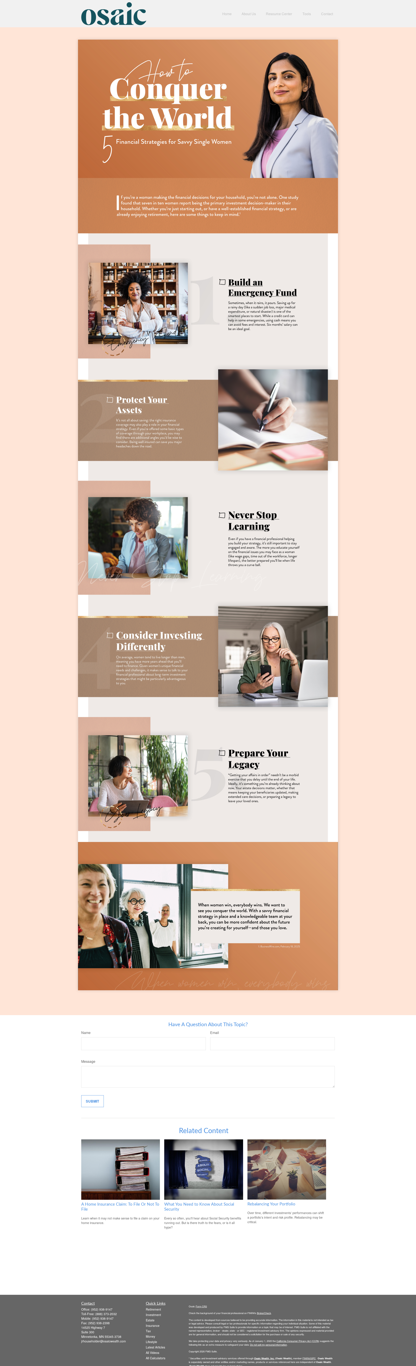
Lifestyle (151, 1342)
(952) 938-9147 (101, 1309)
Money (150, 1336)
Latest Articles (155, 1347)
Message (88, 1061)
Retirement (153, 1309)
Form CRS (201, 1306)
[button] (227, 13)
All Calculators (155, 1358)
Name (86, 1032)
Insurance (152, 1325)
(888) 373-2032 (106, 1314)
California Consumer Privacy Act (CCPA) (297, 1341)
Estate (150, 1320)
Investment (153, 1315)
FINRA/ (306, 1358)
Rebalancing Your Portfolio (271, 1204)
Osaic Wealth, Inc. (264, 1358)
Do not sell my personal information (268, 1344)
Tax (148, 1331)
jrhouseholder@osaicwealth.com (103, 1341)
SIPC (313, 1358)
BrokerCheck (264, 1313)
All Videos (152, 1352)
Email (214, 1032)
